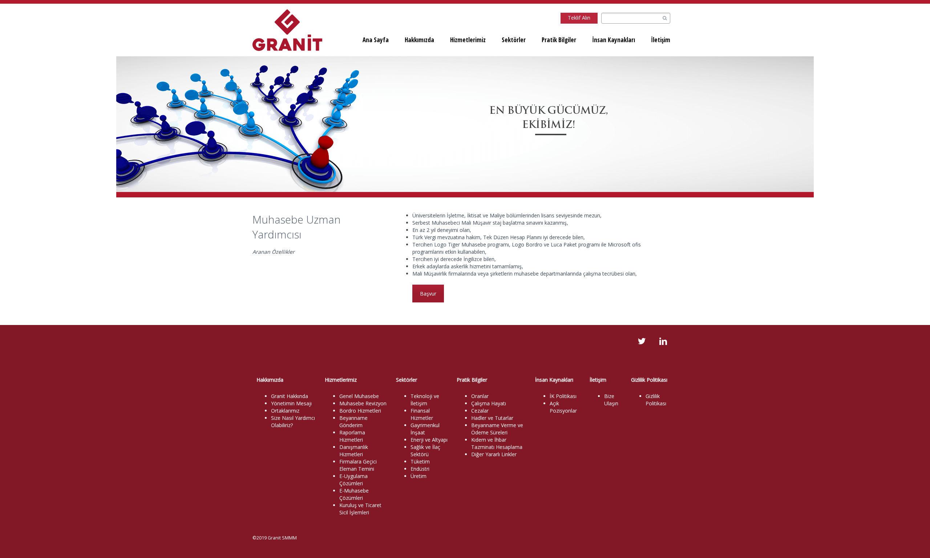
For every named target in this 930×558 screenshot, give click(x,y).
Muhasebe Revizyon (363, 403)
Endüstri (420, 468)
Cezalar (480, 410)
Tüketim (420, 461)
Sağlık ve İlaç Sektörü (425, 450)
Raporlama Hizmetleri (352, 436)
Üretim (418, 476)
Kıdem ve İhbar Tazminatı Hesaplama (496, 443)
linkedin (663, 341)
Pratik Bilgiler (559, 40)
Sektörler (514, 40)
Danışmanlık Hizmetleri (353, 450)
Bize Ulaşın (611, 400)
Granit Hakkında (289, 396)
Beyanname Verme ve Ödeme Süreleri (497, 429)
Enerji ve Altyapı (429, 439)
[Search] (664, 18)
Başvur (428, 293)
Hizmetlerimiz (468, 40)
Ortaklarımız (285, 410)
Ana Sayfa (376, 40)
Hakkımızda (419, 40)
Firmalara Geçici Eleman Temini (358, 465)
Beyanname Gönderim (353, 421)
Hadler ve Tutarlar (492, 417)
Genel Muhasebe (359, 396)
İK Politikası (563, 396)
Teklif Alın (579, 17)
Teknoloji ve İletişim (425, 400)
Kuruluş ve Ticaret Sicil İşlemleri (360, 509)
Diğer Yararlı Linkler (494, 454)
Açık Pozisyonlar (563, 407)
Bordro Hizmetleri (360, 410)
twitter (641, 341)
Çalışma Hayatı (488, 403)
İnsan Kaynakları (613, 40)
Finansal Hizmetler (422, 414)
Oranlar (480, 396)
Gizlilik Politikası (656, 400)
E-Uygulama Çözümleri (353, 480)
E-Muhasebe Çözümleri (354, 494)
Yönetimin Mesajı (291, 403)
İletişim (660, 40)
